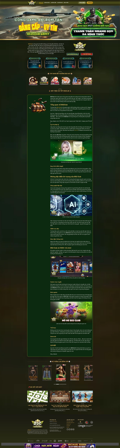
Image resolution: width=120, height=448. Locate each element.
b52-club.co (55, 421)
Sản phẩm (68, 425)
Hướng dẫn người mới (70, 422)
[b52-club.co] (32, 3)
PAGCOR (76, 130)
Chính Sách (47, 2)
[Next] (94, 81)
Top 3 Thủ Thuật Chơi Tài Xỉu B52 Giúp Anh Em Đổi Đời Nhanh (60, 406)
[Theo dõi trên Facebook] (67, 429)
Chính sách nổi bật (70, 421)
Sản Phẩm (66, 2)
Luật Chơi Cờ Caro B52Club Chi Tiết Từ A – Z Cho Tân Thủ (37, 406)
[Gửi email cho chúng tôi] (73, 429)
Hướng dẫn (53, 2)
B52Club (29, 429)
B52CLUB (41, 2)
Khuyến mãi (60, 2)
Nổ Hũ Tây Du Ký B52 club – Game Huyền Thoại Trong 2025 (82, 406)
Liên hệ (68, 427)
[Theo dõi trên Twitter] (71, 429)
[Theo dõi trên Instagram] (69, 429)
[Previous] (26, 81)
